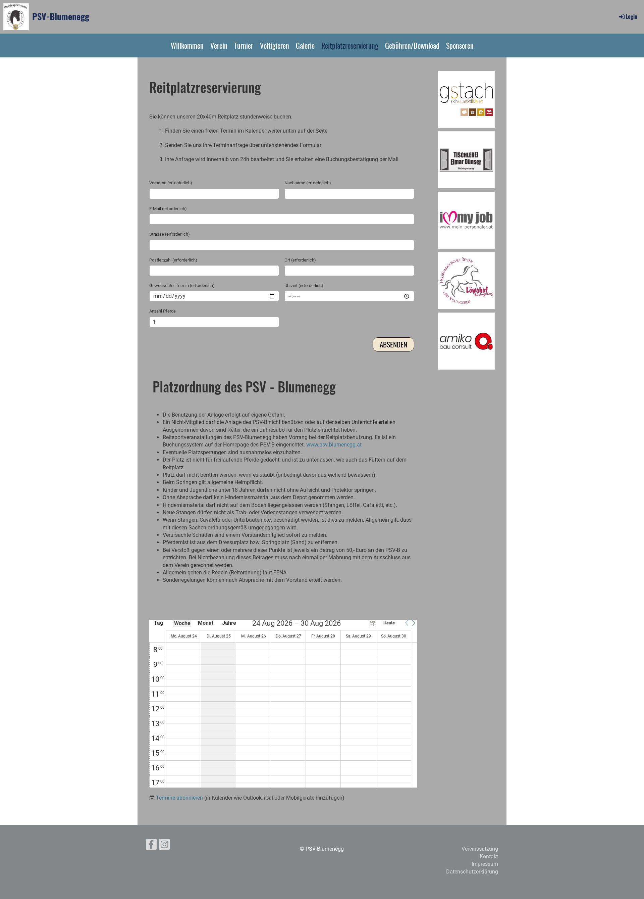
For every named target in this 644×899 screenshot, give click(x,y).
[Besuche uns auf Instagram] (164, 846)
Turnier (243, 45)
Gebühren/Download (412, 45)
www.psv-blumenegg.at (334, 444)
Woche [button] (182, 623)
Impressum (485, 864)
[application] (283, 704)
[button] (406, 623)
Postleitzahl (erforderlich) (173, 260)
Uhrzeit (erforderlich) (303, 285)
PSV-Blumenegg (60, 16)
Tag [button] (158, 623)
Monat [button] (205, 623)
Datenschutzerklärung (472, 871)
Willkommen (187, 45)
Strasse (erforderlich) (169, 234)
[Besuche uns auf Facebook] (151, 846)
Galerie (305, 45)
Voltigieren (274, 45)
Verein (218, 45)
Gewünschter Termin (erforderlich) (182, 285)
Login (631, 16)
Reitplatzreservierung (349, 45)
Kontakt (489, 856)
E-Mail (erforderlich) (168, 208)
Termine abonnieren (179, 798)
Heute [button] (389, 622)
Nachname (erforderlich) (307, 182)
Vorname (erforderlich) (170, 182)
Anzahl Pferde (162, 311)
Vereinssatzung (480, 849)
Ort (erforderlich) (300, 260)
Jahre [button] (229, 623)
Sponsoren (460, 45)
